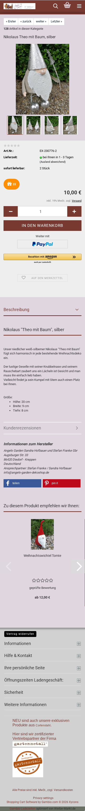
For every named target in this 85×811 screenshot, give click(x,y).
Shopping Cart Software (22, 802)
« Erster (11, 21)
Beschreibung (16, 309)
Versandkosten (63, 790)
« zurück (25, 21)
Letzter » (56, 21)
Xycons (73, 802)
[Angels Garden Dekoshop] (17, 6)
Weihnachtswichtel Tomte (42, 555)
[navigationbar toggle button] (79, 6)
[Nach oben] (72, 804)
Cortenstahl (43, 725)
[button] (11, 211)
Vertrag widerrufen (20, 634)
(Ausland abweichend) (53, 161)
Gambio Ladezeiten (22, 808)
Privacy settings (43, 798)
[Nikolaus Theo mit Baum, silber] (42, 79)
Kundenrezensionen (22, 427)
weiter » (41, 21)
